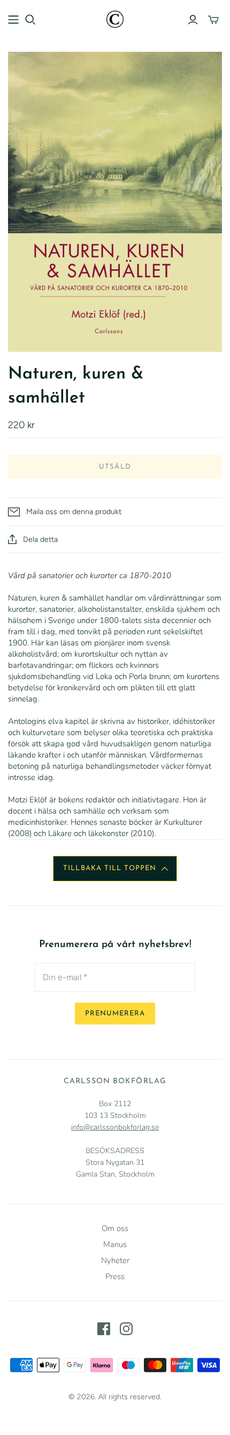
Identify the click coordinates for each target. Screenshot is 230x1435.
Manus (115, 1244)
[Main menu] (13, 19)
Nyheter (115, 1260)
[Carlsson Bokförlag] (115, 18)
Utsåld (115, 466)
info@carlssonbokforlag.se (115, 1127)
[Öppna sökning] (30, 19)
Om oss (115, 1228)
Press (115, 1276)
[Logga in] (192, 20)
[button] (115, 868)
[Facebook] (103, 1328)
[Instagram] (126, 1328)
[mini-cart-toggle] (213, 20)
